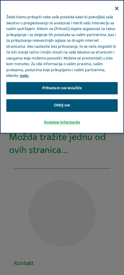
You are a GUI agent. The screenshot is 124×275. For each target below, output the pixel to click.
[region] (62, 66)
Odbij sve (62, 105)
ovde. (24, 75)
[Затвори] (116, 8)
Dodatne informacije (62, 122)
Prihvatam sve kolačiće (62, 88)
